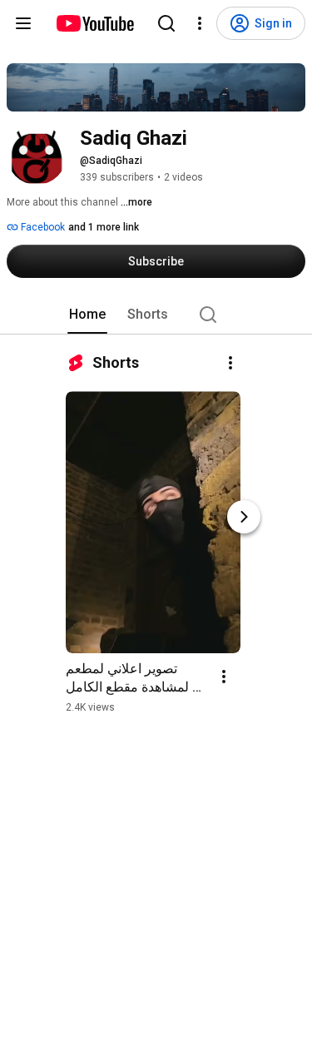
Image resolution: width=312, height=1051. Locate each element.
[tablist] (156, 315)
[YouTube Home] (94, 23)
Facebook (41, 227)
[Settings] (200, 23)
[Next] (243, 516)
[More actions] (230, 362)
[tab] (87, 315)
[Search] (166, 23)
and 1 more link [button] (103, 227)
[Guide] (23, 23)
